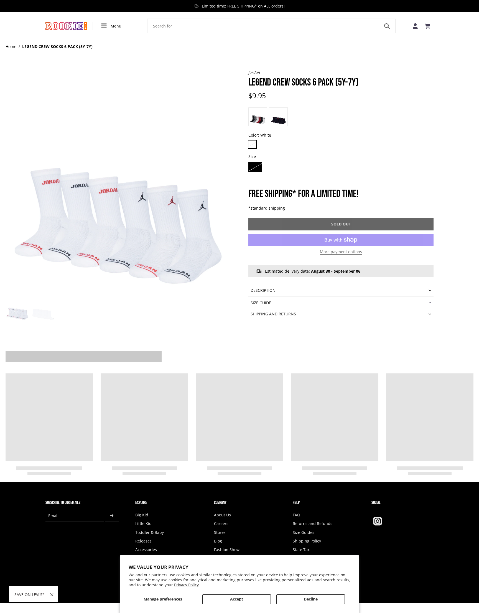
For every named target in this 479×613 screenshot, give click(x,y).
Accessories (146, 549)
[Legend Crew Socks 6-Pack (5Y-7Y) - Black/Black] (258, 117)
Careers (221, 523)
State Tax (301, 549)
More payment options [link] (341, 252)
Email (53, 515)
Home (11, 46)
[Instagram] (377, 521)
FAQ (296, 514)
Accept (236, 599)
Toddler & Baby (149, 532)
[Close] (52, 595)
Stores (220, 532)
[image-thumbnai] (17, 309)
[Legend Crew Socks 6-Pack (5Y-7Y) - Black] (278, 117)
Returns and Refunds (312, 523)
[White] (252, 144)
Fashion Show (227, 549)
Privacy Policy (186, 584)
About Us (222, 514)
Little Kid (143, 523)
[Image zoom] (118, 182)
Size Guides (303, 532)
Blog (218, 541)
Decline (311, 599)
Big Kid (141, 514)
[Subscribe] (112, 515)
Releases (143, 541)
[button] (341, 224)
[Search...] (387, 26)
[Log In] (415, 26)
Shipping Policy (307, 541)
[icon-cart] (427, 26)
